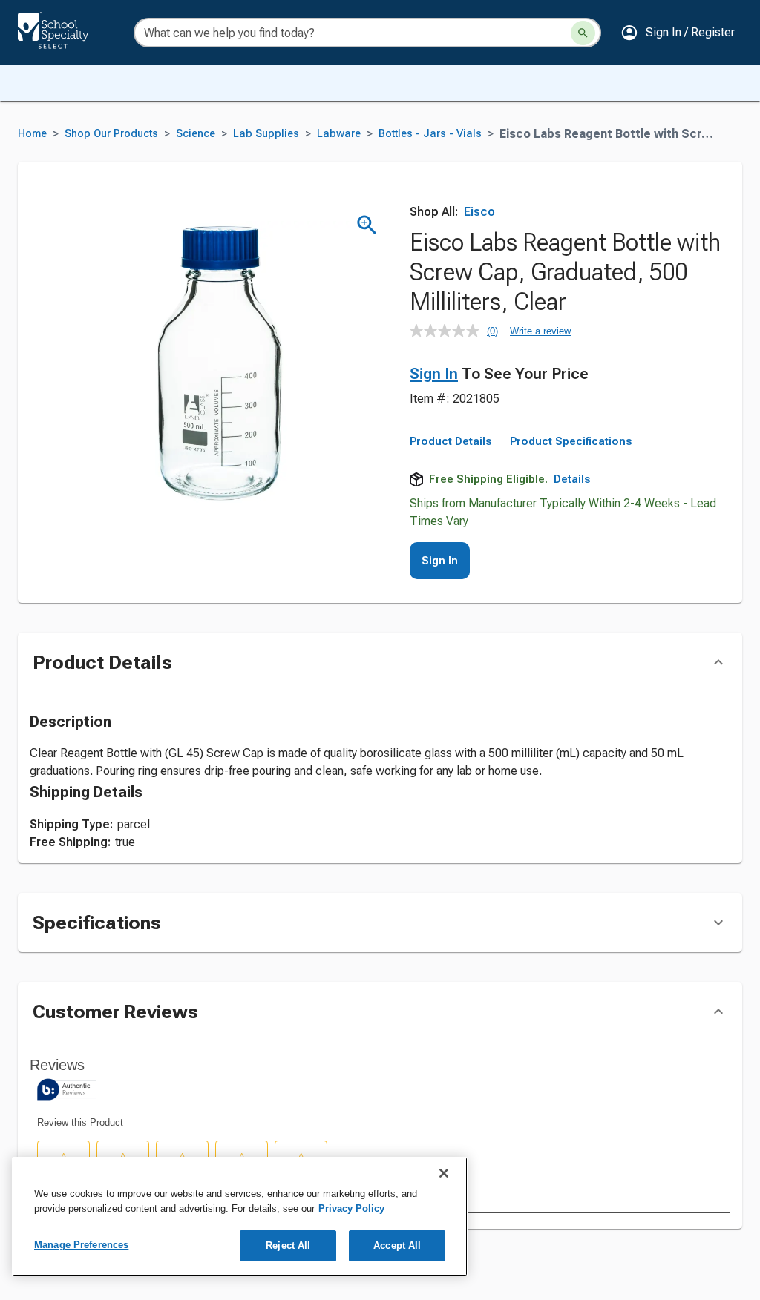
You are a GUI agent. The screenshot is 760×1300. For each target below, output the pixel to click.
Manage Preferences (81, 1244)
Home (32, 134)
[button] (677, 33)
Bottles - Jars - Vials (430, 134)
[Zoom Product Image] (367, 225)
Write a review (540, 331)
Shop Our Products (111, 134)
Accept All (397, 1245)
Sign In (434, 374)
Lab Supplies (266, 134)
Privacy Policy (351, 1208)
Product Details (451, 441)
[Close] (444, 1173)
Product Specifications (571, 441)
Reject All (288, 1245)
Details (572, 479)
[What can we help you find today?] (583, 33)
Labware (339, 134)
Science (195, 134)
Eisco (479, 212)
